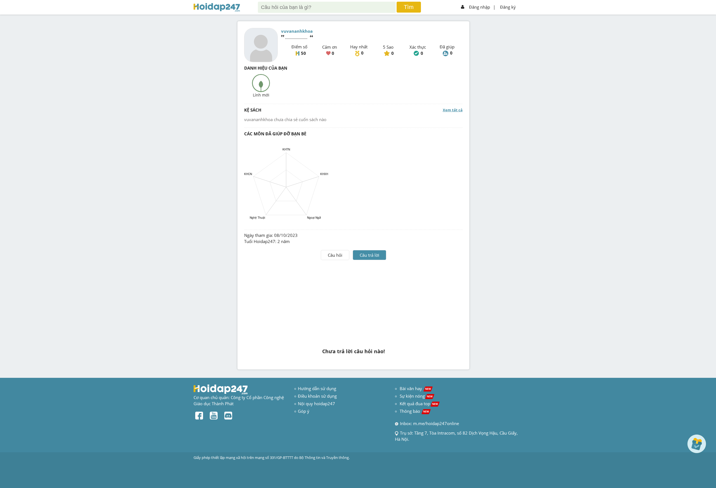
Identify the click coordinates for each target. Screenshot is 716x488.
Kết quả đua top (419, 403)
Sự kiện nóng (416, 396)
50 (303, 53)
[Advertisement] (354, 302)
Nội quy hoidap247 (316, 403)
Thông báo (414, 411)
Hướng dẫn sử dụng (317, 388)
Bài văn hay (415, 388)
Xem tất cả (453, 109)
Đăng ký (508, 7)
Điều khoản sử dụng (317, 396)
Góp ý (303, 411)
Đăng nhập (479, 7)
